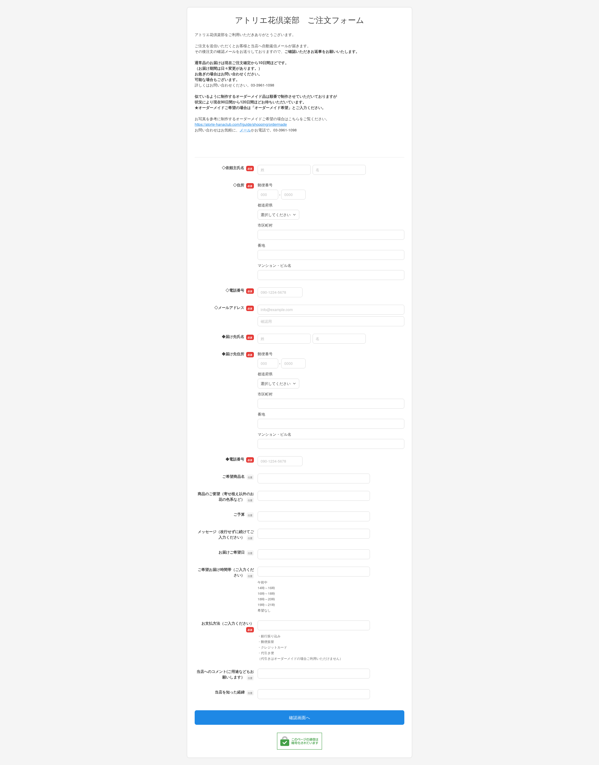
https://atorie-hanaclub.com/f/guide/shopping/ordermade (241, 124)
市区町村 (265, 225)
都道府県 (265, 205)
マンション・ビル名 (274, 265)
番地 (261, 245)
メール (245, 130)
